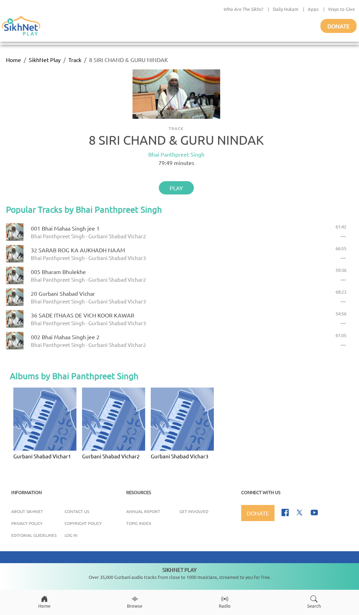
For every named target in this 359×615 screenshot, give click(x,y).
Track (74, 59)
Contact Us (77, 511)
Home (13, 59)
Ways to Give (341, 9)
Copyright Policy (83, 523)
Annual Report (143, 511)
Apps (313, 9)
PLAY (176, 187)
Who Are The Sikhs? (243, 9)
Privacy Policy (26, 523)
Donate (338, 25)
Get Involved (194, 511)
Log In (71, 535)
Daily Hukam (285, 9)
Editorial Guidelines (33, 535)
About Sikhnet (27, 511)
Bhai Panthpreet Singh (176, 154)
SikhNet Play (45, 59)
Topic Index (138, 523)
